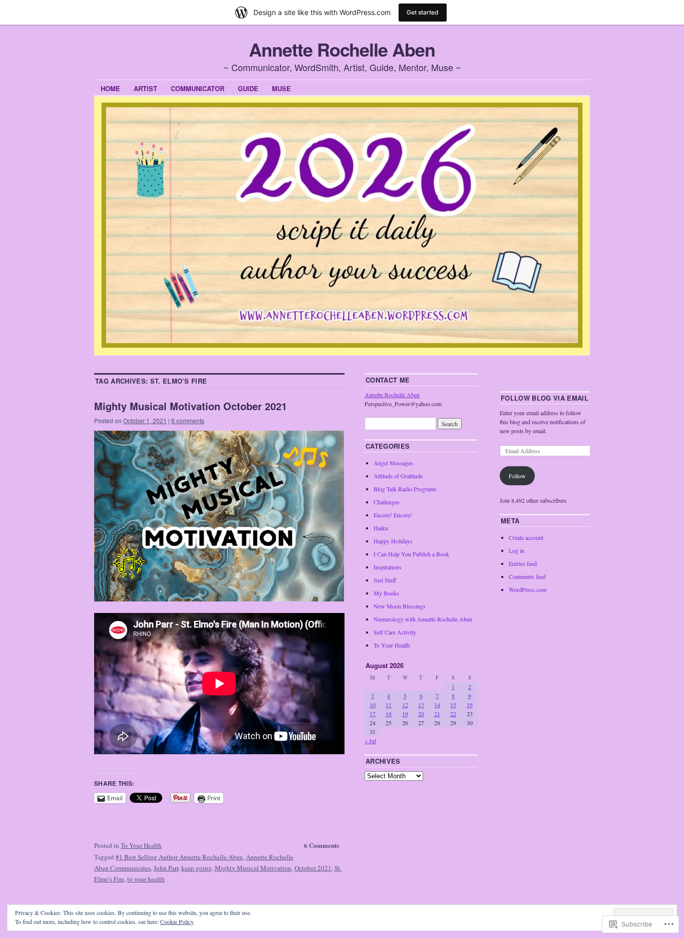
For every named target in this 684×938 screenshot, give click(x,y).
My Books (386, 593)
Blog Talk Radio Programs (405, 489)
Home (110, 88)
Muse (281, 88)
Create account (526, 537)
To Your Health (141, 845)
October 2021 (312, 867)
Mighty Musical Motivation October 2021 (190, 406)
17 (373, 714)
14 (437, 705)
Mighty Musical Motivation (253, 867)
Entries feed (523, 563)
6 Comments (321, 845)
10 (373, 705)
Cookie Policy (177, 921)
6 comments (187, 420)
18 (389, 714)
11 (389, 705)
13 (421, 705)
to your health (146, 878)
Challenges (387, 502)
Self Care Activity (395, 632)
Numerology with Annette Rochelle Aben (423, 619)
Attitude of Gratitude (398, 476)
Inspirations (388, 567)
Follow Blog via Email (544, 398)
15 (453, 705)
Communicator (197, 88)
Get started (423, 12)
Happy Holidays (393, 541)
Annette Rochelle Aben (342, 49)
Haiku (381, 528)
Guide (248, 88)
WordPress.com (527, 589)
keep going (196, 867)
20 (421, 714)
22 (453, 714)
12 (405, 705)
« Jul (370, 741)
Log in (516, 550)
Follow (517, 476)
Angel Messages (393, 463)
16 (470, 705)
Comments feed (527, 576)
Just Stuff (385, 580)
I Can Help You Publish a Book (411, 554)
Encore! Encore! (393, 515)
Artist (145, 88)
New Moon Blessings (400, 606)
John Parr (166, 867)
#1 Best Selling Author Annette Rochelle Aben (179, 856)
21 (437, 714)
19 (405, 714)
